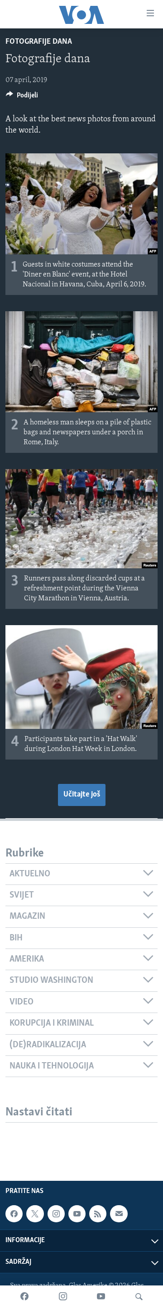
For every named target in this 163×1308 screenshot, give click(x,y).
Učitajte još (81, 795)
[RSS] (97, 1213)
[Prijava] (118, 1213)
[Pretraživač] (139, 1296)
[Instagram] (63, 1296)
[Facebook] (24, 1296)
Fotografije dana (38, 42)
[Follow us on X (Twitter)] (34, 1213)
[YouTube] (101, 1296)
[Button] (22, 97)
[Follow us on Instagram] (56, 1213)
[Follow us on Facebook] (14, 1213)
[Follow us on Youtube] (77, 1213)
